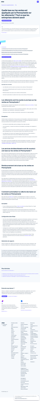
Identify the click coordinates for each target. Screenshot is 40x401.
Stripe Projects (23, 387)
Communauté (32, 329)
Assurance (22, 355)
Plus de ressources (33, 343)
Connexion (32, 361)
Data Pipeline (13, 336)
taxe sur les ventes (18, 60)
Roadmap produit (33, 347)
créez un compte (20, 206)
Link (12, 344)
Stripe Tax (11, 196)
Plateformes (23, 343)
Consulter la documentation (26, 310)
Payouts (12, 350)
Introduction (4, 47)
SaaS (21, 345)
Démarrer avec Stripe (6, 20)
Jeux (21, 351)
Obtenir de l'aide (33, 356)
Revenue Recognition (14, 352)
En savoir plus (4, 32)
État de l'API (23, 382)
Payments (13, 348)
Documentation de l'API (25, 381)
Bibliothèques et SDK (24, 386)
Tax (16, 5)
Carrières (32, 348)
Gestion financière (24, 342)
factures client (28, 235)
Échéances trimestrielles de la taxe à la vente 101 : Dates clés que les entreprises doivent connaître (20, 273)
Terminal (12, 356)
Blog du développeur (24, 389)
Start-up (22, 325)
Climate (12, 332)
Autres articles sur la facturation (7, 270)
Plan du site (32, 339)
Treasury (12, 358)
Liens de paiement (14, 347)
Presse (31, 350)
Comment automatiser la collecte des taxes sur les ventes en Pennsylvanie (15, 54)
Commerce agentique (24, 327)
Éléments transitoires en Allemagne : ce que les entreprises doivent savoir (16, 276)
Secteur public (23, 364)
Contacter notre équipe (12, 296)
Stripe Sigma (13, 354)
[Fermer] (38, 396)
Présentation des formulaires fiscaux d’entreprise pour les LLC (14, 275)
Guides (31, 324)
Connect (12, 333)
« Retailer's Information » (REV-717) (9, 143)
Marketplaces (23, 341)
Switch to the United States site (20, 398)
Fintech (22, 350)
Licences (31, 338)
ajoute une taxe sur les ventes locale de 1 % (20, 66)
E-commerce (23, 329)
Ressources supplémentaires (8, 5)
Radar (12, 351)
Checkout (12, 331)
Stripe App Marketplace (25, 370)
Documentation (23, 379)
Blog (31, 328)
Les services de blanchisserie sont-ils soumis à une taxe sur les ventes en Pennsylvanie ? (17, 50)
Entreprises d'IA (23, 346)
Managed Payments (14, 346)
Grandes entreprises (24, 324)
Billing (12, 328)
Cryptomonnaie (13, 335)
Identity (12, 340)
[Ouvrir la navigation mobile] (38, 2)
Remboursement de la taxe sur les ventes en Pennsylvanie (12, 52)
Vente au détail (23, 365)
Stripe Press (32, 351)
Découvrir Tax (4, 311)
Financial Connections (14, 339)
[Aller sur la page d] (3, 323)
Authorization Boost (14, 327)
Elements (12, 337)
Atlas (12, 325)
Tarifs (12, 324)
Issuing (12, 343)
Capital (12, 329)
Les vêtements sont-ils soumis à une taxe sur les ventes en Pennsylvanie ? (15, 48)
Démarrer (4, 296)
